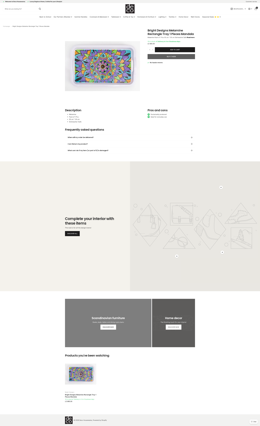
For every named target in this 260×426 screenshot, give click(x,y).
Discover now (108, 327)
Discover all (72, 233)
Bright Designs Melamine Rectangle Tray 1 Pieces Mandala (80, 396)
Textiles (172, 17)
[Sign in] (250, 9)
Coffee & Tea (128, 17)
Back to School (45, 17)
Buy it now (171, 57)
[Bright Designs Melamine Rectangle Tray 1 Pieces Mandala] (80, 374)
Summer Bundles (80, 17)
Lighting (161, 17)
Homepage (6, 26)
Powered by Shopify (100, 420)
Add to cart (175, 50)
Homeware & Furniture (145, 17)
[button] (153, 48)
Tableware (115, 17)
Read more (191, 37)
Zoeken (40, 8)
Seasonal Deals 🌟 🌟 (210, 17)
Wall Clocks (195, 17)
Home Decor (183, 17)
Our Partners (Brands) (62, 17)
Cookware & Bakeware (98, 17)
